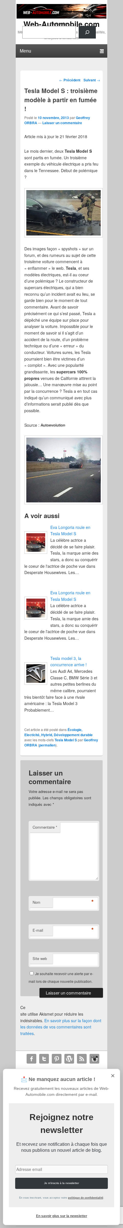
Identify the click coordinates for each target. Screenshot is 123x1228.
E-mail (38, 930)
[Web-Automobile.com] (61, 17)
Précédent (69, 79)
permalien (47, 745)
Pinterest (56, 1059)
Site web (40, 958)
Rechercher (59, 23)
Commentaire (45, 827)
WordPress (69, 1059)
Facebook (31, 1059)
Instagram (94, 1059)
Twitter (44, 1059)
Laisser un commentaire (62, 122)
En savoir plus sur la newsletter (61, 1216)
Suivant (92, 79)
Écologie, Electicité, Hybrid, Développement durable (58, 732)
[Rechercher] (87, 32)
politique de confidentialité (85, 1197)
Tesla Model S (66, 739)
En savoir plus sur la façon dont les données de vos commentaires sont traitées (60, 1027)
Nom (36, 902)
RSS (82, 1059)
